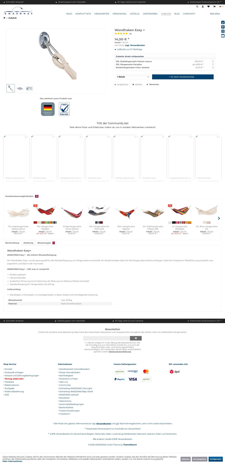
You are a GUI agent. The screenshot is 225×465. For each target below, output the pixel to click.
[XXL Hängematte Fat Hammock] (99, 210)
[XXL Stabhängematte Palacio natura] (18, 213)
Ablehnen (185, 459)
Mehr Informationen (12, 461)
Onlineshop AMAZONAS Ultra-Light (75, 388)
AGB (7, 395)
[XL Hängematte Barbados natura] (170, 222)
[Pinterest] (223, 27)
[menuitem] (214, 6)
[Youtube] (223, 36)
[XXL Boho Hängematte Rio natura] (205, 222)
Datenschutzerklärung (120, 352)
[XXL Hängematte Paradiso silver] (55, 222)
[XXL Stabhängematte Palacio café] (153, 213)
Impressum (64, 414)
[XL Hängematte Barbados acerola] (186, 222)
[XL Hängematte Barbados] (180, 210)
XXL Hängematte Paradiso (129, 64)
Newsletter (64, 398)
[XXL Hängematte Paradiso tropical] (43, 222)
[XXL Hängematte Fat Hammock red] (101, 222)
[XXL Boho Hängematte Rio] (206, 210)
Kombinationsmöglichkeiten (21, 196)
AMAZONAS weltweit (69, 395)
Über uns (63, 382)
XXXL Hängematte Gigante (126, 227)
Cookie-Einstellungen (69, 411)
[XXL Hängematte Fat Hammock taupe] (97, 222)
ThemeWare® (130, 445)
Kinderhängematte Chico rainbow (132, 67)
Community (65, 385)
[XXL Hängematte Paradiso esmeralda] (51, 222)
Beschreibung (12, 243)
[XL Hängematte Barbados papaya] (189, 222)
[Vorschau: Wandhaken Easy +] (29, 88)
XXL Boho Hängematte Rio (207, 227)
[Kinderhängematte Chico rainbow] (72, 213)
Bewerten (154, 84)
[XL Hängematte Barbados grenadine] (178, 222)
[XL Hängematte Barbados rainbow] (182, 222)
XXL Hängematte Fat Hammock (99, 227)
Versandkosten (103, 424)
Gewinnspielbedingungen (71, 404)
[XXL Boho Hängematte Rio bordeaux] (209, 222)
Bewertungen (46, 243)
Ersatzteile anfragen (14, 372)
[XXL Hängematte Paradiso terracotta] (35, 222)
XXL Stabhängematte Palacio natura (134, 61)
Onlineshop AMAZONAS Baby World (76, 391)
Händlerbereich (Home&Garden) (74, 369)
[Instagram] (223, 31)
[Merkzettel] (208, 7)
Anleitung (28, 243)
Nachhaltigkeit (66, 376)
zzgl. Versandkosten (135, 45)
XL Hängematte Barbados (179, 227)
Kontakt (8, 369)
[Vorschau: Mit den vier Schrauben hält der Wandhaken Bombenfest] (20, 88)
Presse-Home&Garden (69, 372)
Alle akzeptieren (199, 459)
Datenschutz (65, 401)
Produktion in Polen (68, 379)
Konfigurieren (215, 459)
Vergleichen (122, 84)
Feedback (9, 382)
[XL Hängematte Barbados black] (174, 222)
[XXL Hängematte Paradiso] (45, 210)
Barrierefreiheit (66, 407)
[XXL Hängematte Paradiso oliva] (47, 222)
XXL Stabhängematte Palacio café (153, 227)
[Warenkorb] (214, 7)
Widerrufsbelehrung (14, 391)
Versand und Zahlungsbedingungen (22, 376)
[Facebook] (223, 22)
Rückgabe (9, 388)
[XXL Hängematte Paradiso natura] (39, 222)
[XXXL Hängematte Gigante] (126, 213)
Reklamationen (12, 385)
